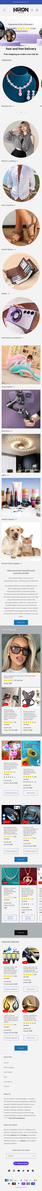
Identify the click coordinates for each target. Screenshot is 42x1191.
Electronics (6, 431)
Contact (6, 1086)
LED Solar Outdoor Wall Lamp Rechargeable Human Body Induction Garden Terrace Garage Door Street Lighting (10, 970)
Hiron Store (23, 1187)
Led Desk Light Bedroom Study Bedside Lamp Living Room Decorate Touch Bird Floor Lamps (30, 1018)
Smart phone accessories (11, 338)
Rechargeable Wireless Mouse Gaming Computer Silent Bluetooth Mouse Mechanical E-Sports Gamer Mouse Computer (11, 831)
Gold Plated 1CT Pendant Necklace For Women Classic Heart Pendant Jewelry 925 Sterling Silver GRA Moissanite (28, 892)
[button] (4, 10)
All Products (8, 1082)
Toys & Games (7, 387)
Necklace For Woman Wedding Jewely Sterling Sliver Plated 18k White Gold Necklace (10, 891)
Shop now (21, 622)
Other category (9, 1067)
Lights (4, 475)
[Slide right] (25, 112)
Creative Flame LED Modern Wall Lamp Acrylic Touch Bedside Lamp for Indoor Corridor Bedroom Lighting (11, 1019)
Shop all (21, 37)
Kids (5, 1077)
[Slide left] (16, 112)
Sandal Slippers (8, 249)
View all (21, 859)
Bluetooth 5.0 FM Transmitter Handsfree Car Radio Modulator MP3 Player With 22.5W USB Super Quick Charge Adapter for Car (30, 831)
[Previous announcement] (4, 2)
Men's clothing (7, 205)
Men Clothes (8, 1072)
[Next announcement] (38, 2)
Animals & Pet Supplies (11, 563)
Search (6, 1063)
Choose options (11, 793)
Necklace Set (7, 106)
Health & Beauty (8, 519)
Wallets (4, 293)
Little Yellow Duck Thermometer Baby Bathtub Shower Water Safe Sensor (29, 772)
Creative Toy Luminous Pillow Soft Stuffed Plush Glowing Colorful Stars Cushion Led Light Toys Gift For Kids (11, 766)
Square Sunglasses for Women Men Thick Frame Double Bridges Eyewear (19, 676)
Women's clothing (9, 161)
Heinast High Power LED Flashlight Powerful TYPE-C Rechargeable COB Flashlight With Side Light (30, 969)
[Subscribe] (33, 1155)
